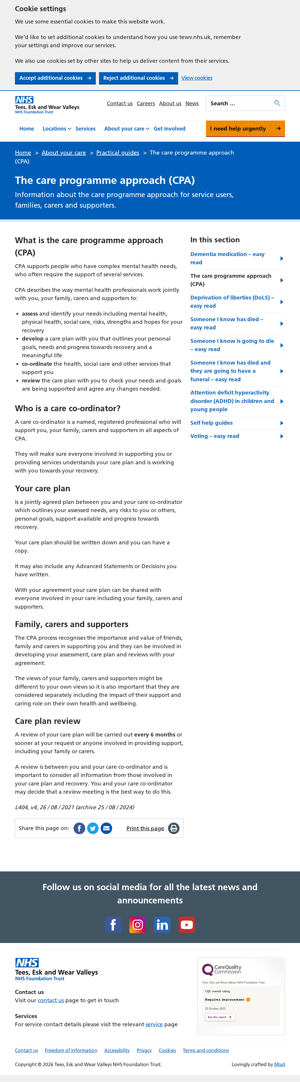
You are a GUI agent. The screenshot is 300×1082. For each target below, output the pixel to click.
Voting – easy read (214, 436)
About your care (124, 128)
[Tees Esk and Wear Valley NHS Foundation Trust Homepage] (47, 105)
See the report (217, 1017)
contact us (51, 1000)
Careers (146, 103)
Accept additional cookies (51, 77)
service (154, 1024)
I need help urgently (238, 128)
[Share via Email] (106, 828)
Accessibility (117, 1050)
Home (26, 128)
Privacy (144, 1050)
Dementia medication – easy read (227, 258)
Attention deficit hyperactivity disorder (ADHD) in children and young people (232, 401)
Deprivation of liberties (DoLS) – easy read (232, 301)
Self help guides (211, 422)
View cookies (196, 77)
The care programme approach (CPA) (231, 280)
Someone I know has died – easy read (226, 323)
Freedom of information (71, 1050)
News (192, 103)
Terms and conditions (206, 1050)
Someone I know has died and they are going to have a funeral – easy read (230, 371)
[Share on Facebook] (79, 828)
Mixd (279, 1064)
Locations (54, 128)
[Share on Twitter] (93, 828)
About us (170, 103)
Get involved (169, 128)
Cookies (167, 1050)
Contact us (120, 103)
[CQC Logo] (221, 974)
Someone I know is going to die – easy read (232, 345)
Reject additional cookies (134, 77)
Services (86, 128)
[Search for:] (240, 103)
